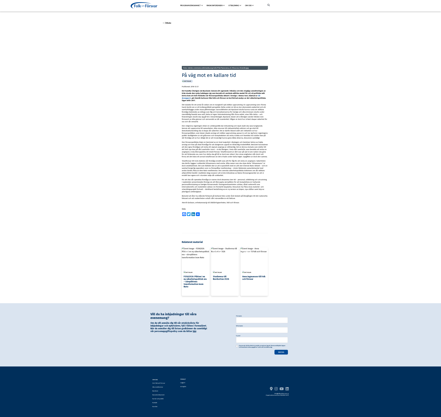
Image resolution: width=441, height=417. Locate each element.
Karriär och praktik (158, 399)
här (194, 331)
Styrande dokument (158, 395)
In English (183, 386)
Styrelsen (155, 391)
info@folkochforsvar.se (281, 393)
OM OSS (248, 5)
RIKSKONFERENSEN (215, 5)
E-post (238, 335)
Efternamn (239, 326)
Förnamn (239, 316)
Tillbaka (168, 23)
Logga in (182, 382)
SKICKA (281, 352)
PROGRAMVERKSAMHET (190, 5)
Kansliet (154, 406)
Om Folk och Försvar (158, 383)
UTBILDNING (233, 5)
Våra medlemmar (157, 387)
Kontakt (154, 402)
